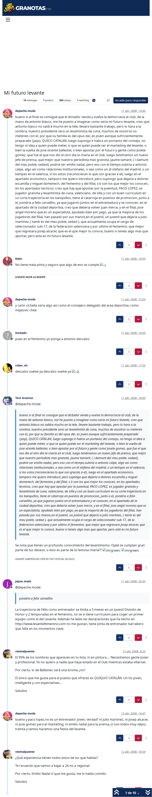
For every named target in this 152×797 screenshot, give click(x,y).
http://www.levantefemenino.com (40, 624)
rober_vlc (21, 365)
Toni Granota (24, 398)
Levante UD (12, 100)
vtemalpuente (24, 651)
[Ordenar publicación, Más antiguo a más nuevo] (108, 100)
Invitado (21, 333)
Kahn (18, 259)
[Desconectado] (9, 113)
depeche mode (25, 111)
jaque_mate (23, 581)
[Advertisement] (76, 57)
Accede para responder (130, 100)
